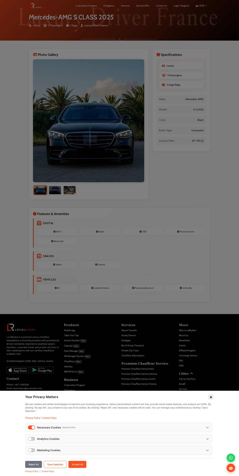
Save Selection (55, 464)
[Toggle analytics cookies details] (207, 438)
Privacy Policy (32, 417)
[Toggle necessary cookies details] (207, 427)
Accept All (77, 464)
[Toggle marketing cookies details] (207, 450)
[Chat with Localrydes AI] (231, 468)
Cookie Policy (49, 417)
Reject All (34, 464)
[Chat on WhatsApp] (231, 458)
